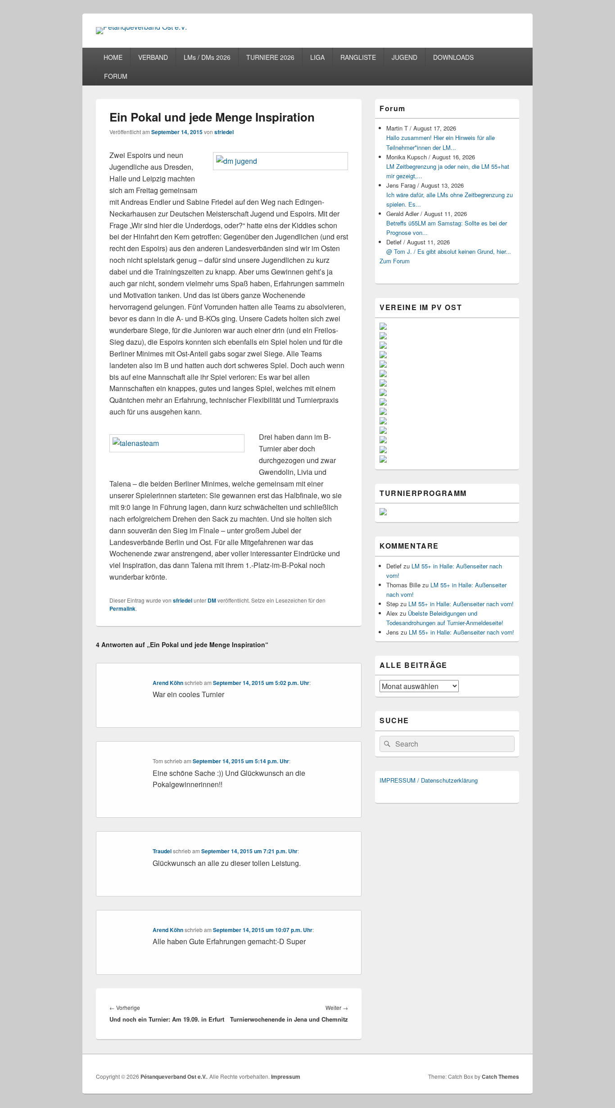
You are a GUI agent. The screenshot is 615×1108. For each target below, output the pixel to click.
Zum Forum (395, 261)
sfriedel (224, 132)
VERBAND (153, 57)
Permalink (122, 608)
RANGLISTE (358, 57)
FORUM (115, 76)
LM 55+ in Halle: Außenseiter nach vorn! (461, 603)
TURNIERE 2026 (270, 57)
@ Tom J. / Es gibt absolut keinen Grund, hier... (448, 251)
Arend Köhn (168, 683)
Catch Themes (500, 1076)
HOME (113, 57)
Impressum (285, 1076)
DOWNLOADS (453, 57)
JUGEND (404, 57)
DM (212, 600)
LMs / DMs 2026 (207, 57)
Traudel (162, 851)
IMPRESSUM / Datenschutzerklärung (429, 780)
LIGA (317, 57)
